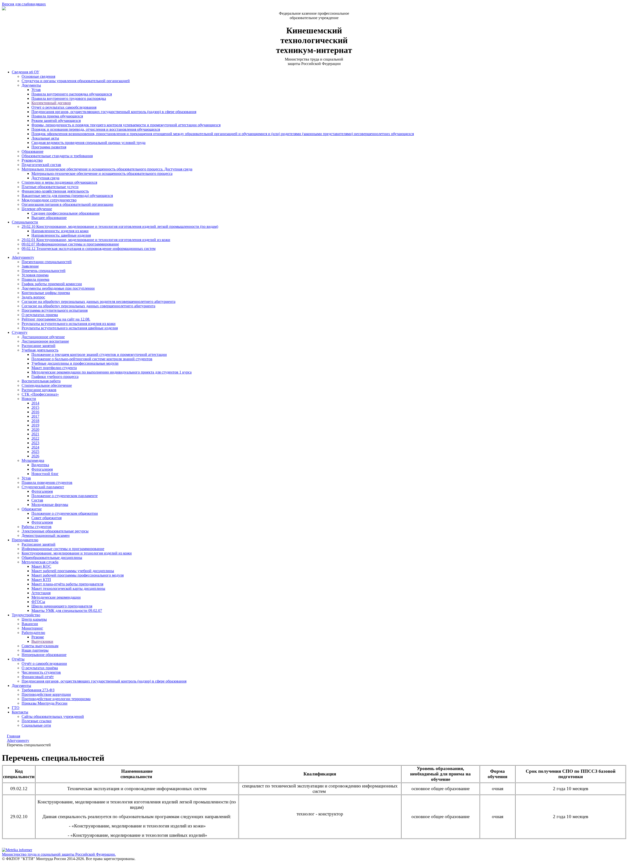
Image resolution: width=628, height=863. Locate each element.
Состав (37, 500)
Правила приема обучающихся (57, 116)
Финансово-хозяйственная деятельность (55, 191)
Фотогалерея (42, 469)
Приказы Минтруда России (44, 703)
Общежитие (32, 509)
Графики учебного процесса (54, 376)
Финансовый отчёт (38, 677)
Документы (31, 85)
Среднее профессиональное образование (65, 213)
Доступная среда (45, 178)
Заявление (30, 266)
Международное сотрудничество (49, 200)
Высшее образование (49, 218)
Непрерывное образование (44, 655)
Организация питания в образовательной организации (67, 204)
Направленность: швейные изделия (61, 235)
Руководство (32, 160)
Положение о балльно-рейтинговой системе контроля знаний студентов (91, 359)
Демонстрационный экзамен (46, 535)
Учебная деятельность (40, 350)
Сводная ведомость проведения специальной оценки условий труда (88, 143)
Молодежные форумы (49, 504)
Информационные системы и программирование (63, 549)
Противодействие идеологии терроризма (56, 699)
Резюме (37, 637)
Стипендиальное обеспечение (47, 385)
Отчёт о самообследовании (44, 663)
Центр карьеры (34, 619)
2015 (35, 407)
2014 (35, 403)
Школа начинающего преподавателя (61, 606)
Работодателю (33, 633)
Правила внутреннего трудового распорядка (68, 98)
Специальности (25, 222)
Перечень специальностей (43, 271)
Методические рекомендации (56, 597)
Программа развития (48, 147)
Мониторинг (32, 628)
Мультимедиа (33, 460)
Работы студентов (37, 527)
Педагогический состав (41, 165)
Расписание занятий (38, 346)
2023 (35, 443)
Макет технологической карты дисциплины (68, 588)
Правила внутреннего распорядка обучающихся (71, 94)
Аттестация (41, 593)
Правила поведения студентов (47, 482)
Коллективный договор (51, 103)
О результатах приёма (40, 668)
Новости (29, 399)
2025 (35, 452)
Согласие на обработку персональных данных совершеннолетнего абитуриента (88, 306)
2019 (35, 425)
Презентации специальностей (47, 262)
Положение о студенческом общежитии (64, 513)
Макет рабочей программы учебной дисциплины (72, 571)
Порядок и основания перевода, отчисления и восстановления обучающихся (95, 129)
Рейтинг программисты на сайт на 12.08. (56, 319)
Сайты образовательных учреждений (53, 716)
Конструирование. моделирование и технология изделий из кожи (77, 553)
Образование (32, 151)
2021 (35, 434)
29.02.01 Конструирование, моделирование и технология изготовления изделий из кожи (96, 240)
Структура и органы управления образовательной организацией (76, 81)
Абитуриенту (23, 257)
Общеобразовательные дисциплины (52, 557)
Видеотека (40, 465)
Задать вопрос (33, 297)
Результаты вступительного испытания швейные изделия (70, 328)
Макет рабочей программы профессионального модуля (77, 575)
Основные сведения (38, 76)
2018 (35, 421)
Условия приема (35, 275)
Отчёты (18, 659)
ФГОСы (38, 602)
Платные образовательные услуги (50, 187)
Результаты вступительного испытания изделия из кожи (69, 324)
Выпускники (42, 641)
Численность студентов (41, 672)
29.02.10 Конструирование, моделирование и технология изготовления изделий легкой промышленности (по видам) (120, 226)
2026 (35, 456)
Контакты (20, 712)
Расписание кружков (39, 390)
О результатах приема (40, 315)
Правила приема (35, 279)
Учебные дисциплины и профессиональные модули (74, 363)
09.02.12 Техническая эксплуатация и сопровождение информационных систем (89, 248)
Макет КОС (41, 566)
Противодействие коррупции (46, 694)
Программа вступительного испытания (55, 310)
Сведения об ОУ (25, 72)
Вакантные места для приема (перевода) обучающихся (67, 195)
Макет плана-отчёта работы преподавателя (67, 584)
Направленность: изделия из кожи (60, 231)
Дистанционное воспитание (45, 341)
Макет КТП (41, 580)
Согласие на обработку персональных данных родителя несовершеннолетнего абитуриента (98, 301)
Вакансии (30, 624)
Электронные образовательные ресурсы (55, 531)
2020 (35, 429)
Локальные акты (45, 138)
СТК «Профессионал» (40, 394)
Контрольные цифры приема (46, 293)
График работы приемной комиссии (52, 284)
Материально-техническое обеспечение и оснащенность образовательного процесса (101, 173)
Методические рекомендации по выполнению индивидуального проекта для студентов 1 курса (111, 372)
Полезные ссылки (37, 721)
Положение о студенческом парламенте (64, 496)
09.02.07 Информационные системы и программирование (70, 244)
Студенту (19, 332)
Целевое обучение (37, 209)
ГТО (15, 708)
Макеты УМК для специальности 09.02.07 (66, 610)
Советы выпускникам (40, 646)
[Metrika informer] (17, 850)
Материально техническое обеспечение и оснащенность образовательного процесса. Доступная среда (107, 169)
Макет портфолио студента (54, 368)
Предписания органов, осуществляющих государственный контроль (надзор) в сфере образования (113, 112)
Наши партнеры (35, 650)
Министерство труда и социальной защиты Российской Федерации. (59, 854)
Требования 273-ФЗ (38, 690)
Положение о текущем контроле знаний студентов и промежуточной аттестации (99, 354)
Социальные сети (36, 725)
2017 (35, 416)
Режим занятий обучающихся (56, 120)
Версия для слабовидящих (24, 4)
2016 (35, 412)
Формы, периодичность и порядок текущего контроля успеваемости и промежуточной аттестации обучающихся (126, 125)
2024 (35, 447)
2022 (35, 438)
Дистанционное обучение (43, 337)
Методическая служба (40, 562)
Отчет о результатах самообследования (63, 107)
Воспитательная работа (41, 381)
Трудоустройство (26, 615)
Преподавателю (25, 540)
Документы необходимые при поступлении (58, 288)
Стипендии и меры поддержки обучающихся (59, 182)
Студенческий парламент (43, 487)
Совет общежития (46, 518)
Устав (36, 90)
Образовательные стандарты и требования (57, 156)
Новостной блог (45, 474)
